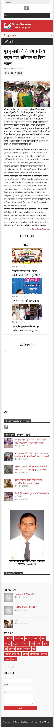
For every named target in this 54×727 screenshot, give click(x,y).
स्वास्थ (13, 659)
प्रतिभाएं (27, 648)
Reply (8, 68)
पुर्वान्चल (12, 648)
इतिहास (15, 643)
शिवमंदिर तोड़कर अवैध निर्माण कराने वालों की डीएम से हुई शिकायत (27, 272)
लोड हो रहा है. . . (10, 667)
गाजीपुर (38, 643)
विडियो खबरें (34, 653)
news (44, 638)
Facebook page (26, 8)
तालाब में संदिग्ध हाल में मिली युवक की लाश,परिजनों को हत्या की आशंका (28, 481)
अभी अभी (8, 41)
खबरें (32, 643)
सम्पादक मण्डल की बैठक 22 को (25, 300)
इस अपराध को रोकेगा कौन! (25, 594)
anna (16, 620)
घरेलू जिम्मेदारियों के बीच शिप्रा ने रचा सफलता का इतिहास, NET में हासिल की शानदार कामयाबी (32, 454)
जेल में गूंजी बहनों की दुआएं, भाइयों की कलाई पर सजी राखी (32, 495)
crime (27, 638)
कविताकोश (24, 643)
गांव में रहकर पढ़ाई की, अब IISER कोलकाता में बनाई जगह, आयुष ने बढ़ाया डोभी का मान (31, 441)
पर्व (6, 648)
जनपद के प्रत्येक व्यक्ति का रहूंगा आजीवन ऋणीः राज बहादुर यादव (26, 328)
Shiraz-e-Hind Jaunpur (23, 722)
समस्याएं (44, 653)
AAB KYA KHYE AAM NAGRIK (26, 607)
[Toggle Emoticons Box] (5, 351)
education (36, 638)
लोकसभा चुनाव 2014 (13, 653)
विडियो (25, 653)
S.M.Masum (18, 638)
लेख (33, 648)
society (7, 643)
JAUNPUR (8, 638)
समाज (7, 659)
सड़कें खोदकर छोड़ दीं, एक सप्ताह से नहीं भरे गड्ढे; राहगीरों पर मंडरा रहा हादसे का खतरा (31, 468)
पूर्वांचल (19, 648)
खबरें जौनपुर (16, 68)
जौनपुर (23, 68)
